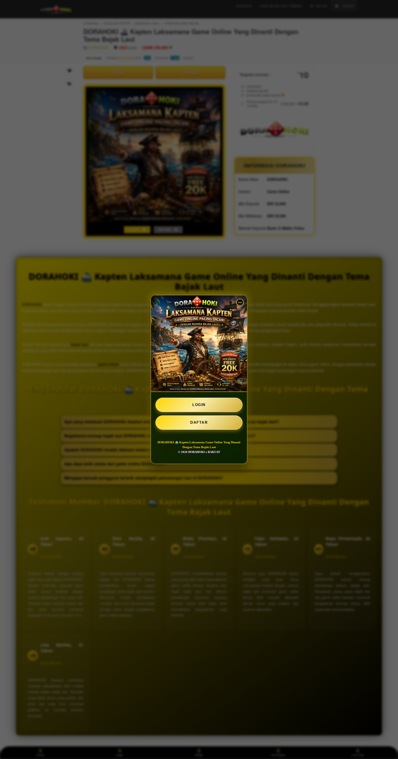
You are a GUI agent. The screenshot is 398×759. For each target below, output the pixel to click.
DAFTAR (199, 422)
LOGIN (199, 405)
